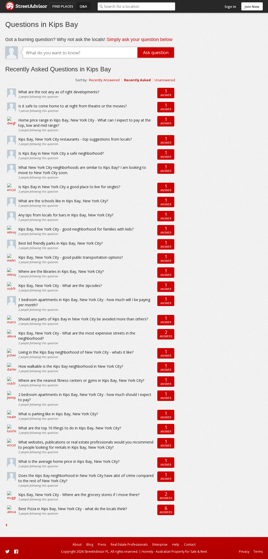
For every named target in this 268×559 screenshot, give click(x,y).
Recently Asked (137, 80)
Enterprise (160, 544)
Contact (190, 544)
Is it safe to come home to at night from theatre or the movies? (72, 105)
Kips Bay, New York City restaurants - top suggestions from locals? (75, 139)
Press (102, 544)
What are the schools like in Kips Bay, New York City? (63, 200)
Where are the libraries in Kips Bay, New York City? (61, 271)
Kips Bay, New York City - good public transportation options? (70, 257)
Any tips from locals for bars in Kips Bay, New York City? (65, 214)
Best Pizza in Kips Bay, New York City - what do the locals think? (72, 508)
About (77, 544)
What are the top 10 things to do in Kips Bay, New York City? (69, 427)
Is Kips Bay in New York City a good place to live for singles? (69, 186)
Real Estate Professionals (129, 544)
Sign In (230, 6)
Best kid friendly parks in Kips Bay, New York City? (60, 243)
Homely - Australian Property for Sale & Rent (174, 551)
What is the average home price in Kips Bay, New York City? (68, 461)
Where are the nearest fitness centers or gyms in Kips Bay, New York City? (81, 380)
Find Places (62, 6)
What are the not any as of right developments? (58, 91)
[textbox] (139, 6)
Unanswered (164, 80)
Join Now (252, 6)
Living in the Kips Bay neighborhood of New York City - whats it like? (75, 352)
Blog (89, 544)
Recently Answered (104, 80)
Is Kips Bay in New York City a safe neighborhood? (61, 153)
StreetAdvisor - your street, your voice (26, 6)
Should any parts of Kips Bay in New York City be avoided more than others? (83, 318)
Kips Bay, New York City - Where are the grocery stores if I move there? (78, 494)
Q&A (83, 6)
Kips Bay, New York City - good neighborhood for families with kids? (75, 229)
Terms (258, 551)
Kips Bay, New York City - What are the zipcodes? (60, 285)
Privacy (244, 551)
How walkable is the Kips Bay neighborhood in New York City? (70, 366)
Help (175, 544)
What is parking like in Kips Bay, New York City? (58, 413)
